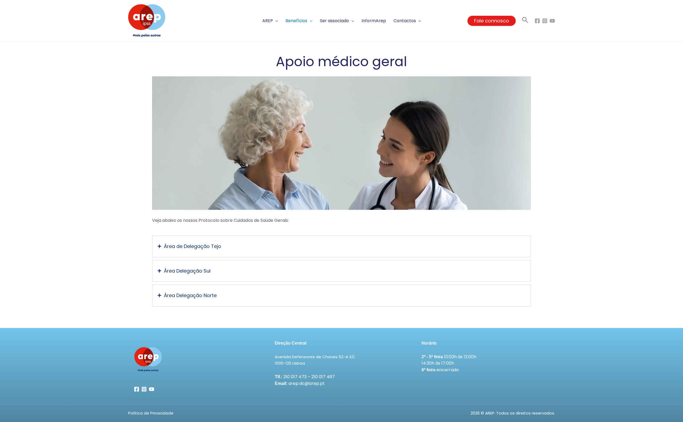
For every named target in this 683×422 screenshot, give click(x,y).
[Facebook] (537, 20)
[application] (275, 20)
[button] (270, 20)
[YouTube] (552, 20)
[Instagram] (544, 20)
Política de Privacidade (150, 413)
